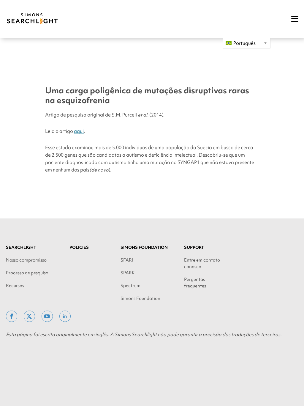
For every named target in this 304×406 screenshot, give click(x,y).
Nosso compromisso (26, 260)
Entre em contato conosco (202, 263)
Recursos (15, 286)
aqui (79, 131)
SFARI (127, 260)
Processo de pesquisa (27, 273)
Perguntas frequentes (195, 282)
